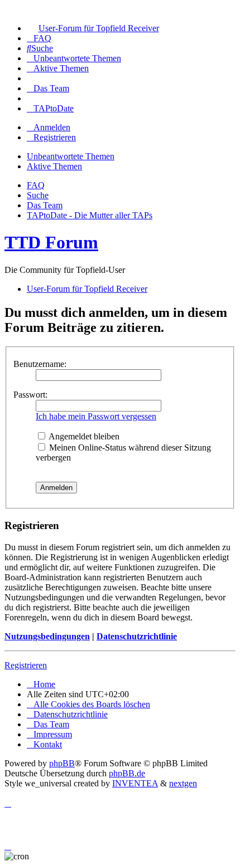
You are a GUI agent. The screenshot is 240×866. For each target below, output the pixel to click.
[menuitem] (93, 28)
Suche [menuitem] (38, 195)
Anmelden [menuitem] (51, 127)
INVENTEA (135, 783)
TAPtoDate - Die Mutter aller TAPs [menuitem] (89, 215)
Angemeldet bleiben (83, 436)
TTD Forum (51, 242)
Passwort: (30, 394)
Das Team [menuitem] (45, 205)
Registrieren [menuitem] (54, 137)
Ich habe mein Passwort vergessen (96, 416)
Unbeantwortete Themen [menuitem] (70, 156)
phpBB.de (127, 773)
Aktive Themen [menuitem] (54, 166)
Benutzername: (39, 364)
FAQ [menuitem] (36, 185)
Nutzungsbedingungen (47, 636)
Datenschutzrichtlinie (137, 636)
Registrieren (25, 665)
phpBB (62, 763)
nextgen (183, 783)
